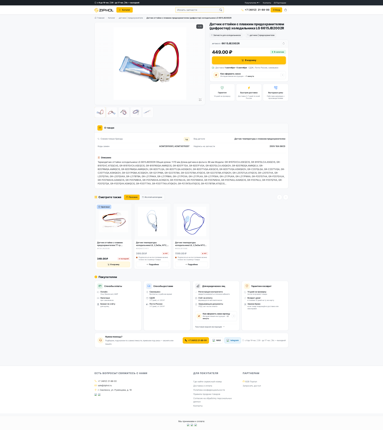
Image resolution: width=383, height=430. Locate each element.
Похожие (133, 197)
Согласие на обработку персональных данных (212, 400)
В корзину (250, 60)
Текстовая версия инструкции (208, 327)
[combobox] (196, 10)
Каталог (111, 18)
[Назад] (279, 197)
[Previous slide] (99, 63)
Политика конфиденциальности (209, 390)
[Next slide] (200, 63)
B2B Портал (251, 381)
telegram (234, 340)
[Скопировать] (283, 43)
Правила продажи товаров (206, 394)
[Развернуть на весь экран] (200, 100)
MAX (218, 340)
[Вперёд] (285, 197)
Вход (277, 10)
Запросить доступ (252, 386)
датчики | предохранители (131, 18)
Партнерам (281, 3)
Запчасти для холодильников (227, 35)
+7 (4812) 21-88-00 (197, 340)
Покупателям (251, 3)
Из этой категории (153, 197)
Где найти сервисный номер (207, 381)
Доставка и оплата (202, 386)
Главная (100, 18)
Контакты (267, 3)
